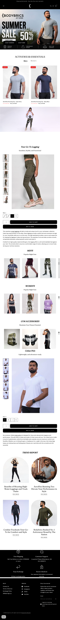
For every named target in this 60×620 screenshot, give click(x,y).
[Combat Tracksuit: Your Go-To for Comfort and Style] (16, 513)
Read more (16, 494)
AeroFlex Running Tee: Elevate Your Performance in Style (44, 488)
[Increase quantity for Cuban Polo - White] (8, 426)
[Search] (51, 6)
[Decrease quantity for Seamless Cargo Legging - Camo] (4, 222)
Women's (33, 61)
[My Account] (53, 6)
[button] (9, 43)
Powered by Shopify (26, 612)
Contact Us (6, 586)
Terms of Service (7, 588)
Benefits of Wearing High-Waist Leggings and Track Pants (16, 488)
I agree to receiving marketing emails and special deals (49, 604)
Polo (53, 441)
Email (41, 596)
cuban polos (17, 435)
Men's (25, 61)
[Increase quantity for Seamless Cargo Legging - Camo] (8, 222)
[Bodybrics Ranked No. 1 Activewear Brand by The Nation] (44, 513)
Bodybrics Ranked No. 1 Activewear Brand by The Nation (44, 532)
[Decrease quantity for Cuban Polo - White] (4, 426)
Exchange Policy (18, 574)
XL (16, 216)
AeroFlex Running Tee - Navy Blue (40, 101)
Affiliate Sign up (7, 593)
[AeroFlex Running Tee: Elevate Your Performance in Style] (44, 470)
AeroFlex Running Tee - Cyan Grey (12, 101)
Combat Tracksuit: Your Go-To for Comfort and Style (16, 530)
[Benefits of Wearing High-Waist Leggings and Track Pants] (16, 470)
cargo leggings (15, 231)
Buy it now (30, 226)
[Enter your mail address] (55, 599)
